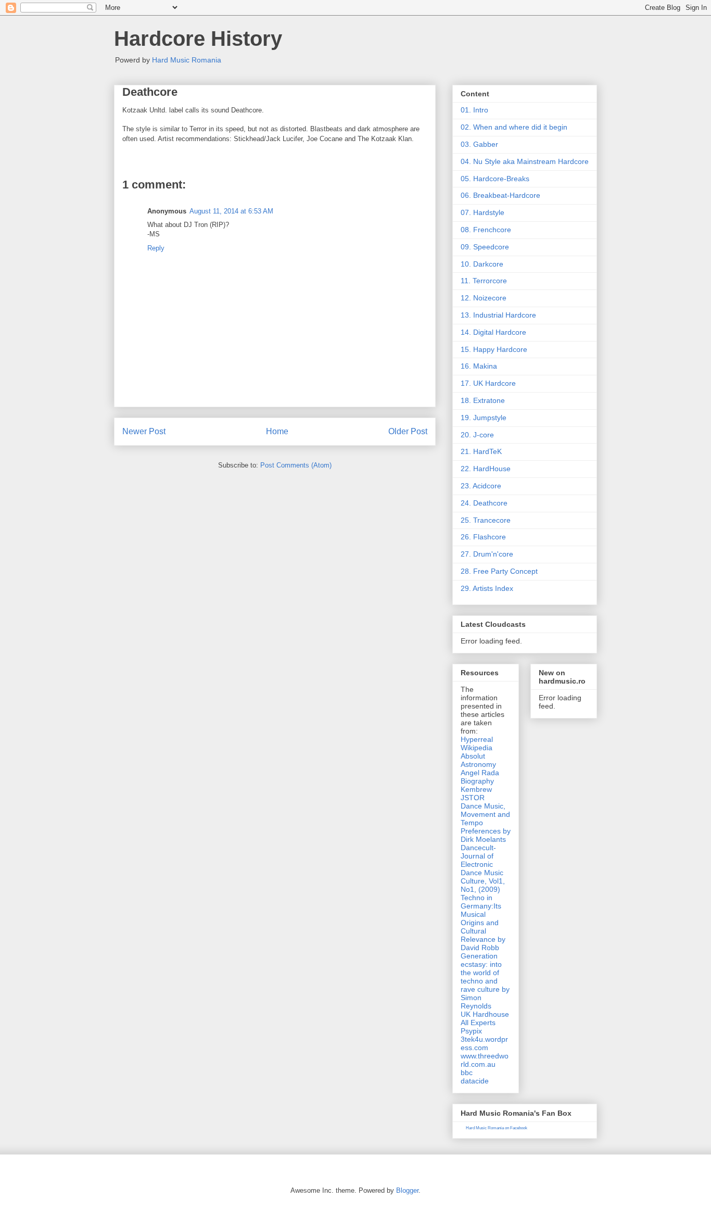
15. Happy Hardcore (494, 349)
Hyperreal (477, 739)
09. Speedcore (485, 247)
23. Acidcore (481, 486)
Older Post (407, 431)
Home (277, 431)
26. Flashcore (483, 537)
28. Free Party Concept (499, 571)
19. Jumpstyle (483, 417)
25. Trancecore (486, 520)
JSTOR (473, 797)
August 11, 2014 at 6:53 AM (231, 211)
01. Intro (474, 110)
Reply (155, 248)
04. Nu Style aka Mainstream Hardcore (525, 161)
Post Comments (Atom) (296, 465)
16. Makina (479, 366)
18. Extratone (483, 400)
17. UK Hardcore (488, 383)
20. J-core (477, 435)
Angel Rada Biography (480, 776)
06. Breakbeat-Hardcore (500, 195)
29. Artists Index (487, 588)
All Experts (478, 1022)
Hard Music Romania (186, 60)
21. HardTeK (481, 451)
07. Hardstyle (482, 212)
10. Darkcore (482, 264)
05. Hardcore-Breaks (495, 178)
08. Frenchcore (486, 229)
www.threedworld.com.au (485, 1060)
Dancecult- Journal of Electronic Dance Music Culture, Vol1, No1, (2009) (483, 868)
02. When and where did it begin (514, 127)
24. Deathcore (484, 503)
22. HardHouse (486, 468)
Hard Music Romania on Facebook (496, 1128)
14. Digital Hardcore (493, 332)
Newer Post (144, 431)
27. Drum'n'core (487, 554)
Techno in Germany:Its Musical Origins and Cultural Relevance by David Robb (483, 922)
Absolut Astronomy (478, 760)
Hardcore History (198, 38)
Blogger (407, 1190)
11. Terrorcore (484, 280)
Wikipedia (476, 747)
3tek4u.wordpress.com (484, 1043)
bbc (467, 1072)
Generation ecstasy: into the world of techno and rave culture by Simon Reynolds (485, 981)
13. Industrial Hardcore (498, 315)
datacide (475, 1081)
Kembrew (476, 789)
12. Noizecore (483, 298)
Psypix (471, 1031)
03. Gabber (479, 144)
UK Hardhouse (485, 1014)
